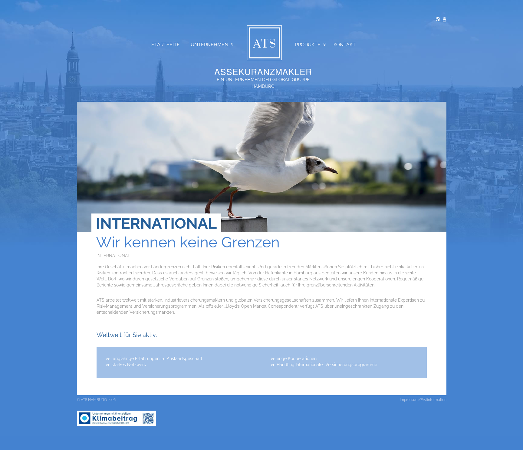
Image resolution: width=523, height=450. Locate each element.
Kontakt (345, 45)
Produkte (308, 45)
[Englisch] (438, 19)
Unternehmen (209, 45)
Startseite (165, 45)
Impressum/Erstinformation (423, 400)
